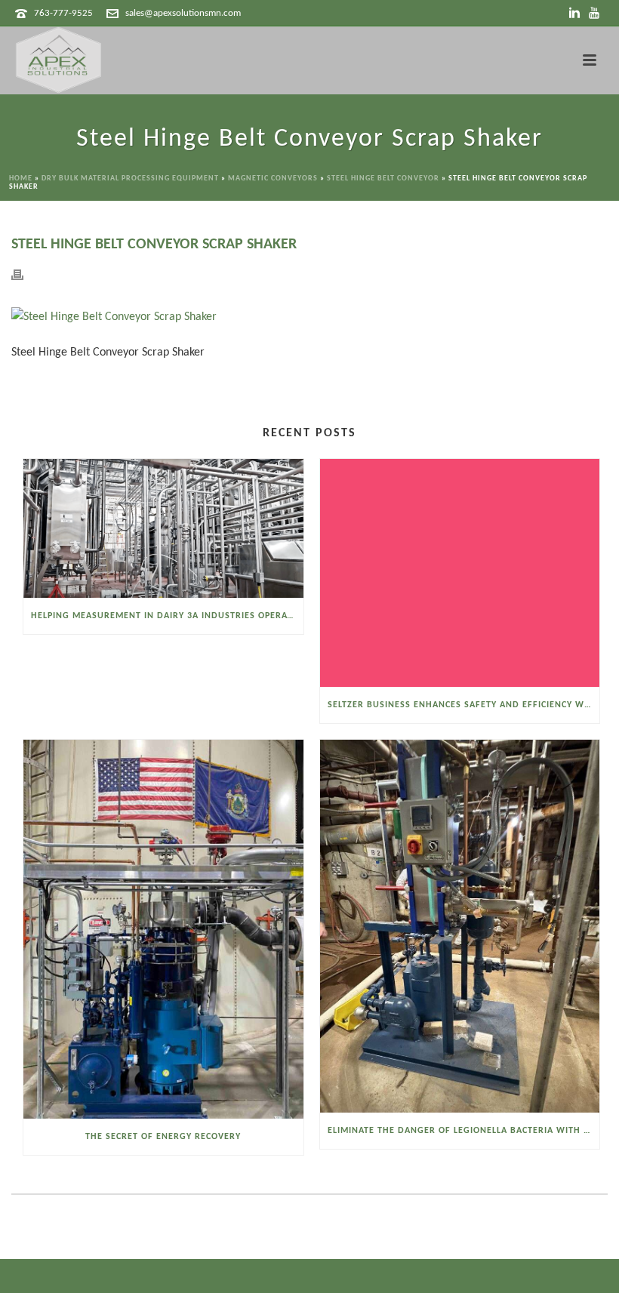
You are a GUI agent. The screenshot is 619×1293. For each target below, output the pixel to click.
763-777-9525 (63, 13)
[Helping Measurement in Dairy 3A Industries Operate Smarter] (163, 528)
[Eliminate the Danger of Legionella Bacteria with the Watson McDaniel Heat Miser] (460, 926)
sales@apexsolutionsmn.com (183, 13)
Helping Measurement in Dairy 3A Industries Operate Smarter (167, 615)
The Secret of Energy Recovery (163, 1136)
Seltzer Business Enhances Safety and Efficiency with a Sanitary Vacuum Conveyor (464, 705)
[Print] (24, 275)
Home (20, 178)
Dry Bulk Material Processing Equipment (130, 178)
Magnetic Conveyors (273, 178)
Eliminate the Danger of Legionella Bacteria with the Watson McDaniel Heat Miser (464, 1130)
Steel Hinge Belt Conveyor (383, 178)
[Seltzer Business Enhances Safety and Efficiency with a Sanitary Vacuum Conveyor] (460, 573)
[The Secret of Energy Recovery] (163, 929)
